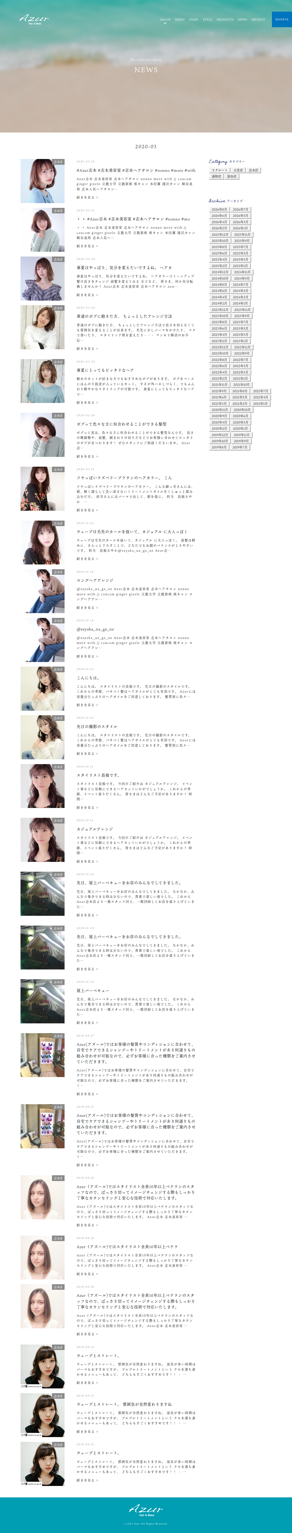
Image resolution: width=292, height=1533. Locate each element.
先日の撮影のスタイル (97, 726)
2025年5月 (240, 253)
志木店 (253, 170)
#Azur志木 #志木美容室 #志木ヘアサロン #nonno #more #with (136, 170)
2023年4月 (219, 334)
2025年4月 (219, 259)
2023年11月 (242, 309)
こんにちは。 (89, 678)
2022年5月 (240, 365)
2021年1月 (260, 403)
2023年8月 (219, 322)
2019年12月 (220, 434)
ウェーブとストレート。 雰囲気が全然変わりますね (124, 1404)
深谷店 (232, 176)
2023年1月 (240, 341)
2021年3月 (219, 403)
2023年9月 (242, 315)
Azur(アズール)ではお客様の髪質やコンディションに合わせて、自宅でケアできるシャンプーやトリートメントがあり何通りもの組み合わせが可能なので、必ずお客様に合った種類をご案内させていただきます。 (136, 1052)
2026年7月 (240, 209)
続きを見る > (88, 197)
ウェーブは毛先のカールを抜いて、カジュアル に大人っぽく (132, 532)
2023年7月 (240, 322)
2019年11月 (242, 434)
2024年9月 (242, 278)
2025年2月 (219, 265)
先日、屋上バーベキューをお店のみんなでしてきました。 (130, 883)
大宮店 (238, 170)
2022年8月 (219, 359)
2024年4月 (219, 297)
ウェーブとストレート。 (99, 1355)
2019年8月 (219, 447)
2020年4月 (219, 422)
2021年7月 (260, 391)
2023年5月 (240, 328)
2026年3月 (240, 222)
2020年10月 (242, 409)
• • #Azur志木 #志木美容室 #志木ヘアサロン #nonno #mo (133, 219)
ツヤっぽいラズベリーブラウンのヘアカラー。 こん (124, 478)
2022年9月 (242, 353)
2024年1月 (240, 303)
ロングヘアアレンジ (95, 580)
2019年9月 (241, 441)
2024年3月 (240, 297)
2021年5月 (240, 397)
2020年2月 (219, 428)
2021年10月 (241, 384)
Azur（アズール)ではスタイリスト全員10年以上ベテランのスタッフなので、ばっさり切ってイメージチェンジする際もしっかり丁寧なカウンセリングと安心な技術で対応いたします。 (136, 1192)
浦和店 (216, 176)
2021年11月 (220, 384)
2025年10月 (220, 240)
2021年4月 (260, 397)
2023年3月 (240, 334)
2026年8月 (219, 209)
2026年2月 (219, 228)
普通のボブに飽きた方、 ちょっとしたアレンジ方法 (124, 316)
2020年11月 (220, 409)
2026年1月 (240, 228)
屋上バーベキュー (93, 990)
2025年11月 (242, 234)
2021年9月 (219, 391)
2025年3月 (240, 259)
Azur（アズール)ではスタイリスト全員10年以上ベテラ (127, 1247)
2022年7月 (240, 359)
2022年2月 (219, 378)
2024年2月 (219, 303)
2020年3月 (240, 422)
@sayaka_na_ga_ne (95, 629)
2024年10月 (220, 278)
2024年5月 (240, 290)
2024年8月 (219, 284)
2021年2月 (240, 403)
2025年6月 (219, 253)
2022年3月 (240, 372)
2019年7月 (240, 447)
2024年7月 (240, 284)
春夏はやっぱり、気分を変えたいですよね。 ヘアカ (124, 267)
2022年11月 (242, 347)
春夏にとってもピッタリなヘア (105, 370)
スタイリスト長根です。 (99, 775)
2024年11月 (242, 272)
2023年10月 (220, 315)
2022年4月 (219, 372)
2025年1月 (240, 265)
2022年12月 (220, 347)
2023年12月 (220, 309)
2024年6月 (219, 290)
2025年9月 (242, 240)
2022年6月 (219, 365)
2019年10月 (220, 441)
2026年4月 (219, 222)
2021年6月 (219, 397)
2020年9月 (219, 415)
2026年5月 (240, 215)
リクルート (220, 170)
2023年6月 (219, 328)
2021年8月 (240, 391)
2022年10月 (220, 353)
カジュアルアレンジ (95, 829)
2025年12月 (220, 234)
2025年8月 (219, 246)
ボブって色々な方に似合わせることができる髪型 (122, 424)
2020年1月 (240, 428)
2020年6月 (240, 415)
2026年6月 (219, 215)
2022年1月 (240, 378)
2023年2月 (219, 341)
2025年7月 (240, 246)
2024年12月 (220, 272)
